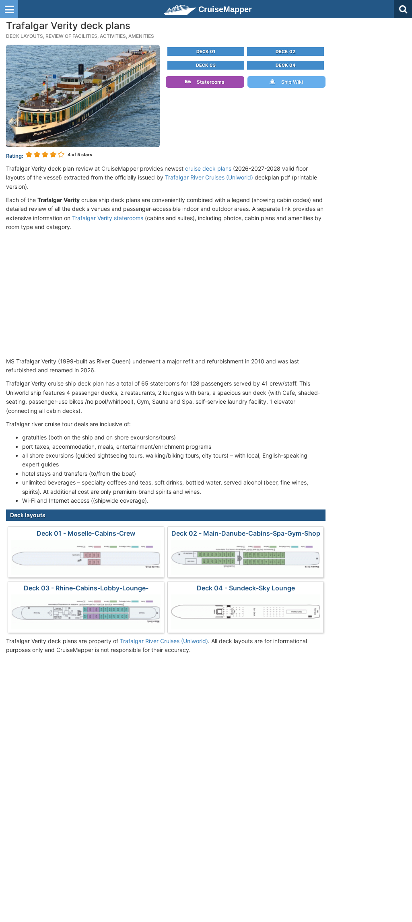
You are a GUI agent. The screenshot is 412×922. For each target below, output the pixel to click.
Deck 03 (206, 65)
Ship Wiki (290, 82)
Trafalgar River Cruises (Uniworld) (209, 177)
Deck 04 (285, 65)
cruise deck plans (208, 168)
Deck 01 (205, 51)
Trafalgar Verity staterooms (107, 218)
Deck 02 (285, 51)
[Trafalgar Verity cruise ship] (83, 95)
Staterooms (209, 82)
